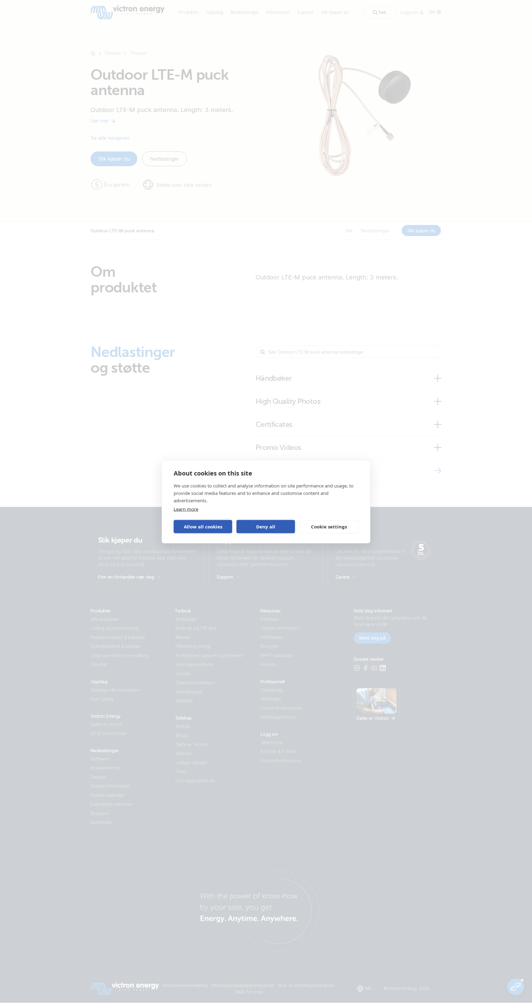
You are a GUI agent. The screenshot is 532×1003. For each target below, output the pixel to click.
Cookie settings (329, 527)
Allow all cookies (203, 527)
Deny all (265, 527)
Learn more (186, 509)
